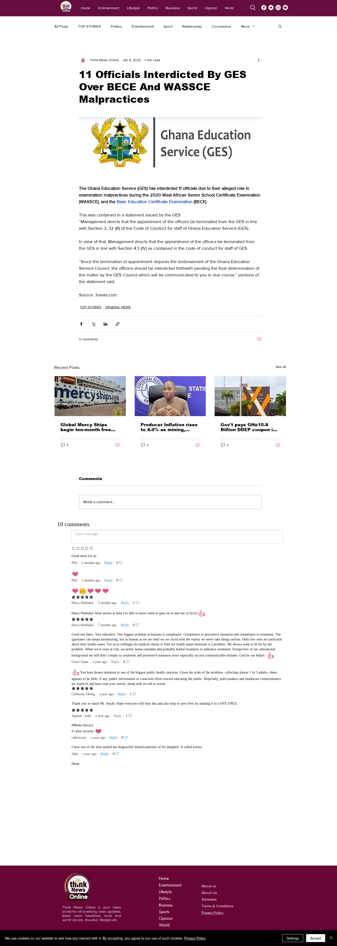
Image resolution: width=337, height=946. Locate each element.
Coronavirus (221, 26)
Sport (168, 26)
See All (281, 367)
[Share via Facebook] (81, 324)
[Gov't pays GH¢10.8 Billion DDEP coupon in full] (250, 396)
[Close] (331, 938)
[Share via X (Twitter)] (93, 324)
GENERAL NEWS (118, 307)
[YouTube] (285, 7)
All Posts (61, 26)
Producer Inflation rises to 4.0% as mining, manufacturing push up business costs (169, 427)
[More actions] (259, 60)
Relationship (192, 26)
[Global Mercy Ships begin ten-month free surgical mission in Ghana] (90, 396)
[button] (280, 26)
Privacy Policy (195, 938)
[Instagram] (278, 7)
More (245, 26)
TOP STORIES (89, 26)
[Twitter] (271, 7)
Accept (315, 938)
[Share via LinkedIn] (105, 324)
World (164, 925)
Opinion (166, 918)
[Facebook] (263, 7)
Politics (116, 26)
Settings (292, 938)
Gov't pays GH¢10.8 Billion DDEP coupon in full (248, 427)
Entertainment (143, 26)
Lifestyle (165, 891)
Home (164, 878)
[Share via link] (117, 324)
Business (165, 905)
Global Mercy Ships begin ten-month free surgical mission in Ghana (85, 427)
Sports (164, 911)
